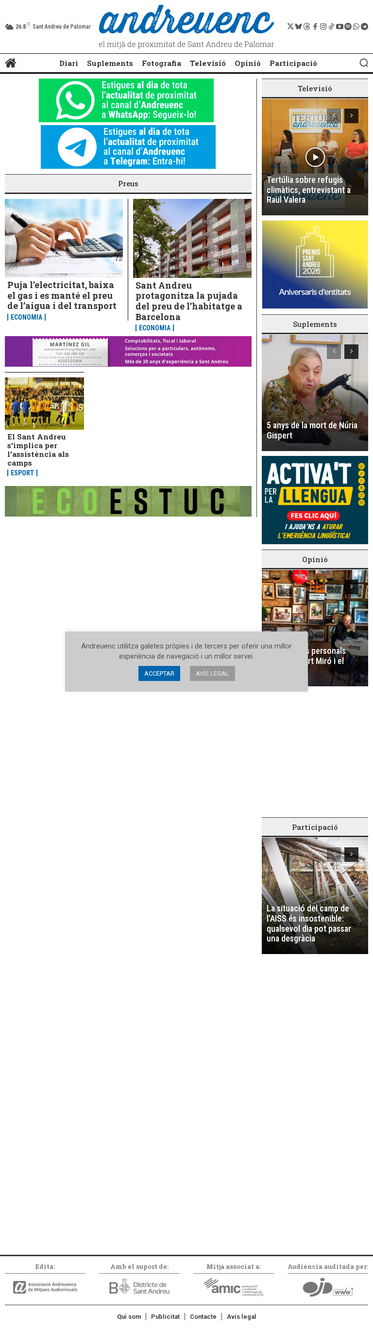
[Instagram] (323, 27)
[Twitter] (290, 27)
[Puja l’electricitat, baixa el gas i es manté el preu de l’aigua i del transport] (64, 238)
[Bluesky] (298, 27)
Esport (22, 473)
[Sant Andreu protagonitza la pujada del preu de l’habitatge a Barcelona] (192, 238)
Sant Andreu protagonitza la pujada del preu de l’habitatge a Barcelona (189, 301)
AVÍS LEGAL (212, 673)
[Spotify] (348, 27)
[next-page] (351, 116)
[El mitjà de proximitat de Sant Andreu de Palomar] (186, 27)
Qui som (129, 1316)
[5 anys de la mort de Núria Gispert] (315, 393)
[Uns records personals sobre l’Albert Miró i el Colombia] (315, 628)
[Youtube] (339, 27)
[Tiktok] (331, 27)
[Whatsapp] (356, 27)
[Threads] (306, 27)
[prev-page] (334, 116)
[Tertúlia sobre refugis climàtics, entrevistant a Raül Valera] (315, 157)
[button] (364, 62)
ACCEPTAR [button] (159, 673)
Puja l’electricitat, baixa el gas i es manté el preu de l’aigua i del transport (62, 295)
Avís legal (241, 1316)
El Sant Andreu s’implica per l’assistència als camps (38, 450)
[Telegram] (364, 27)
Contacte (203, 1316)
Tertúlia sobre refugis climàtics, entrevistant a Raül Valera (309, 190)
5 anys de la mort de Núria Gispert (312, 430)
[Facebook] (315, 27)
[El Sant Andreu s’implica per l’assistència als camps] (44, 403)
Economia (26, 317)
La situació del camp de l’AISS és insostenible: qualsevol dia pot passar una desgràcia (309, 923)
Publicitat (165, 1316)
